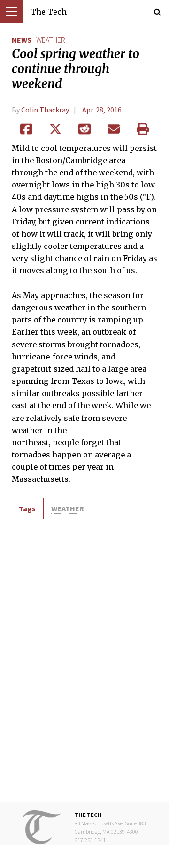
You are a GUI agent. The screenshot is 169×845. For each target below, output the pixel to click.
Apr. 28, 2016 (102, 109)
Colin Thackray (45, 109)
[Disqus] (84, 660)
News (21, 40)
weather (50, 40)
